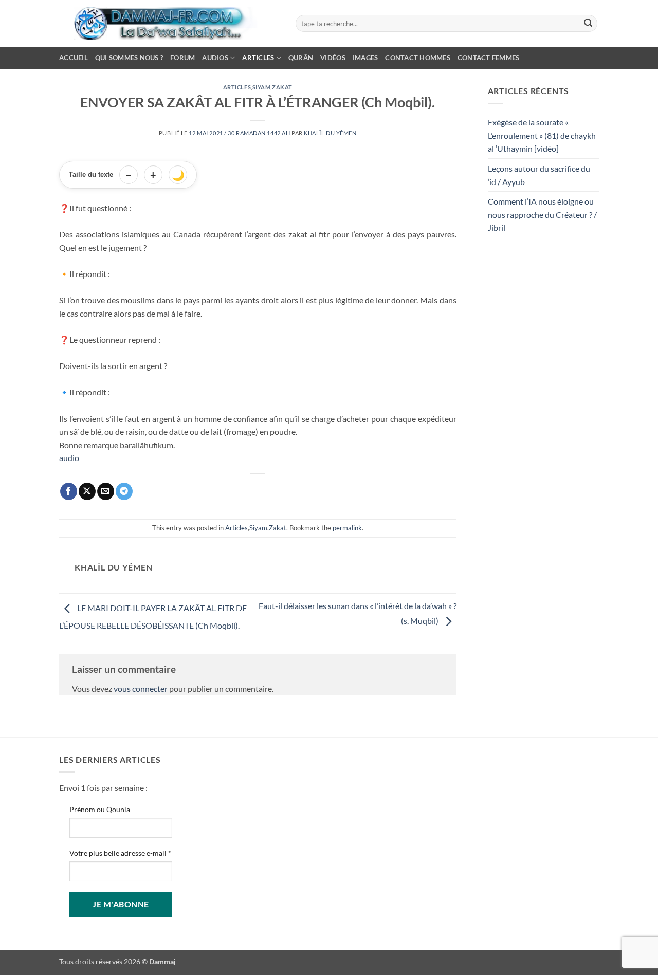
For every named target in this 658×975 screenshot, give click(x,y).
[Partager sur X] (87, 491)
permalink (347, 528)
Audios (215, 57)
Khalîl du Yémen (330, 133)
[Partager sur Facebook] (68, 491)
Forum (182, 57)
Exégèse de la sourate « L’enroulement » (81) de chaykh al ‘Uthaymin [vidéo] (542, 135)
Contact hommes (417, 57)
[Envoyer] (588, 23)
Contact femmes (489, 57)
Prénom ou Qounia (99, 809)
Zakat (282, 87)
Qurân (300, 57)
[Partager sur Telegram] (124, 491)
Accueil (73, 57)
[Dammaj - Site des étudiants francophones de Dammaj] (169, 23)
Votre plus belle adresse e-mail (120, 853)
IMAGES (365, 57)
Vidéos (332, 57)
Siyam (261, 87)
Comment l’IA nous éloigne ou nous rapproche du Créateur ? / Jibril (542, 214)
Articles (258, 57)
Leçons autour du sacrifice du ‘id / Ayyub (539, 175)
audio (69, 458)
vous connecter (141, 688)
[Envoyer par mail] (105, 491)
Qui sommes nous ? (129, 57)
